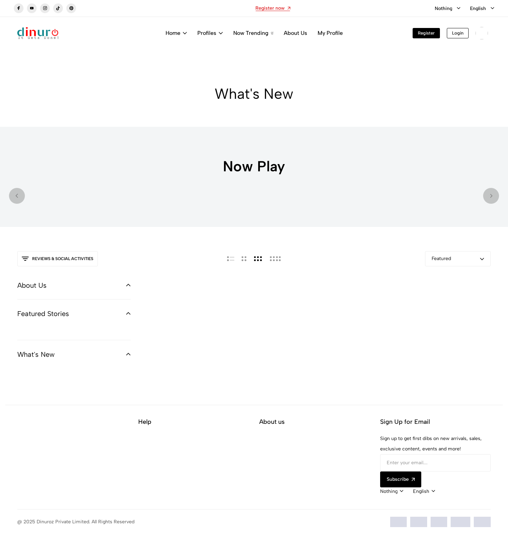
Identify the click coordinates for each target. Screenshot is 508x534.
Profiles (206, 33)
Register (426, 33)
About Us (295, 33)
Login (457, 33)
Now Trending (251, 33)
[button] (17, 196)
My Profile (330, 33)
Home (173, 33)
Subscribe (398, 479)
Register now (270, 8)
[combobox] (447, 8)
